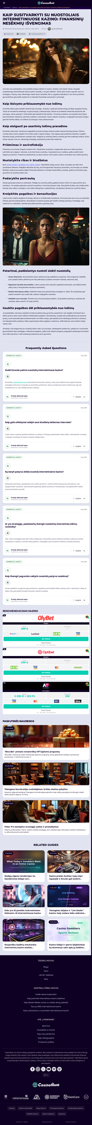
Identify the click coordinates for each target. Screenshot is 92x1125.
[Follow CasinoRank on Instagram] (38, 1069)
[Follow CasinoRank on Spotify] (54, 1069)
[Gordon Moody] (52, 1097)
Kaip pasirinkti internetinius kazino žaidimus (46, 998)
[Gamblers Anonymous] (36, 1097)
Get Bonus (46, 639)
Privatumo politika (46, 1042)
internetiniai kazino (20, 382)
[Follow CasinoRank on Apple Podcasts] (59, 1069)
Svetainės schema (71, 1122)
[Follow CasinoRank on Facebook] (32, 1069)
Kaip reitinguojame (46, 1038)
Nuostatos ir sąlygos (22, 1122)
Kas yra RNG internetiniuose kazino (46, 1006)
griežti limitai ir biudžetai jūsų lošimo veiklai (23, 165)
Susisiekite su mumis (46, 1030)
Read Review (46, 643)
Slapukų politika (47, 1122)
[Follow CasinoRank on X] (43, 1069)
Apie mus (46, 1026)
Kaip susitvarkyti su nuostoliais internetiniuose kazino (46, 1010)
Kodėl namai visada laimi (46, 994)
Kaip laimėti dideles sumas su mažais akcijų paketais (46, 1002)
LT (45, 1075)
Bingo (46, 967)
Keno (46, 971)
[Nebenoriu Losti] (21, 1097)
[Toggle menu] (4, 3)
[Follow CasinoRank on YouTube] (48, 1069)
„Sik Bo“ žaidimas (46, 975)
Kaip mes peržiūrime (46, 1034)
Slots (46, 979)
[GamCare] (71, 1097)
